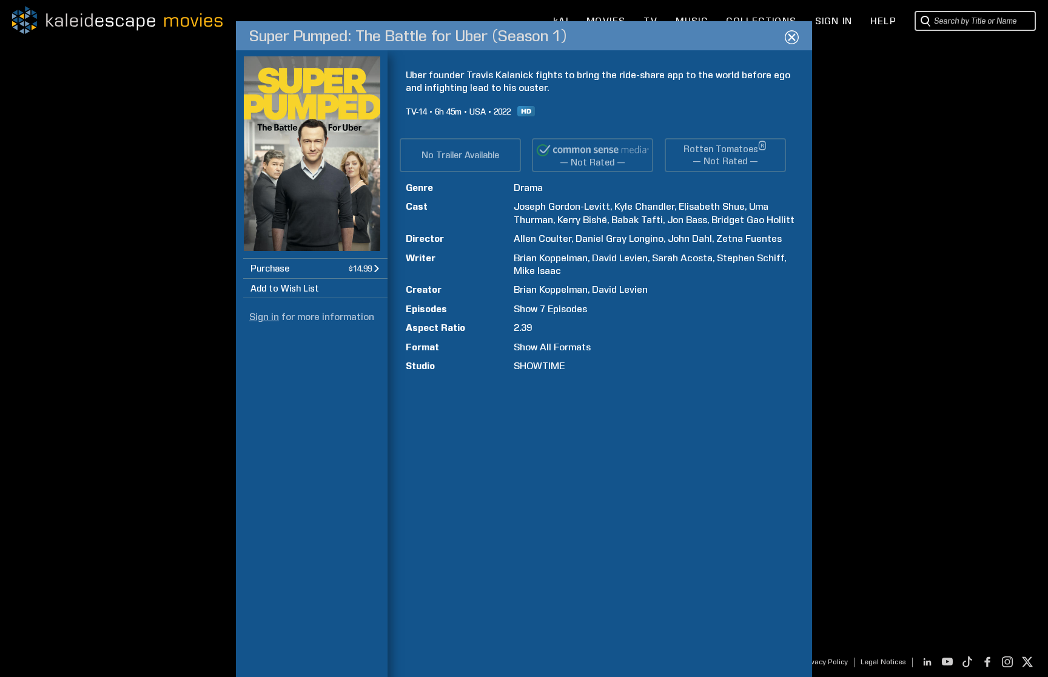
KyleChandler (644, 206)
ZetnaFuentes (749, 238)
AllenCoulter (542, 238)
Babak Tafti (637, 219)
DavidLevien (620, 258)
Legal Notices (883, 662)
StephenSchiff (750, 258)
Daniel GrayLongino (619, 238)
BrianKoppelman (551, 258)
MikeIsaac (537, 270)
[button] (315, 268)
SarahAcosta (682, 258)
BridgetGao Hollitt (752, 219)
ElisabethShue (712, 206)
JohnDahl (690, 238)
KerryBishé (582, 219)
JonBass (687, 219)
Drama (528, 187)
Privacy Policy (824, 662)
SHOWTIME (539, 366)
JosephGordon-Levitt (562, 206)
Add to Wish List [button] (284, 288)
